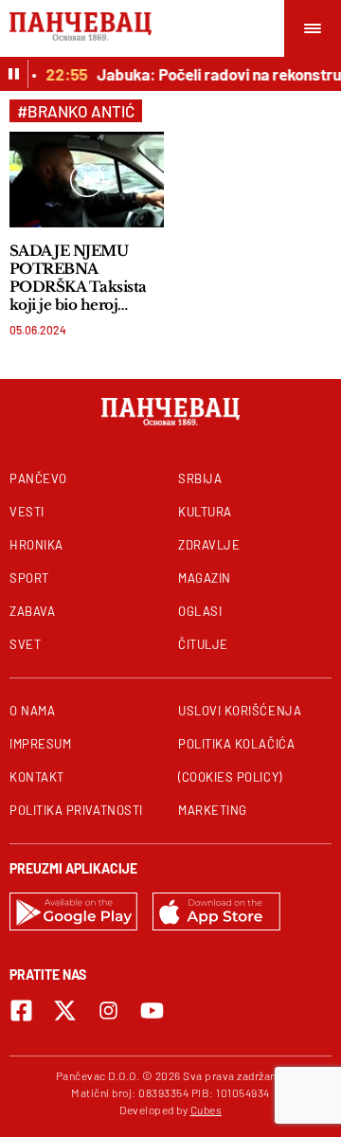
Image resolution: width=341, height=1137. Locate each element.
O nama (32, 710)
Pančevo (38, 478)
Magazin (204, 578)
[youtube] (152, 1010)
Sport (29, 578)
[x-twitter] (65, 1010)
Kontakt (36, 777)
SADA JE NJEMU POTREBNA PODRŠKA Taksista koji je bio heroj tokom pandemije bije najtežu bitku (78, 278)
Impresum (40, 743)
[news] (86, 179)
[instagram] (108, 1010)
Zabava (32, 611)
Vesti (27, 511)
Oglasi (200, 611)
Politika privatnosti (76, 810)
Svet (25, 644)
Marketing (212, 810)
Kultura (205, 511)
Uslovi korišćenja (239, 710)
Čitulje (203, 644)
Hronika (36, 544)
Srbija (200, 478)
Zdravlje (209, 544)
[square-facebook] (21, 1010)
